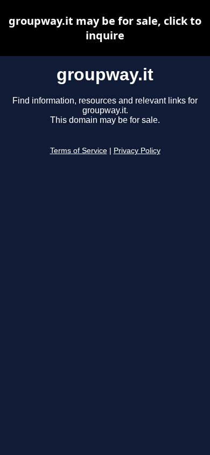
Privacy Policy (137, 151)
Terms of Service (78, 151)
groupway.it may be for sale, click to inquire (105, 28)
